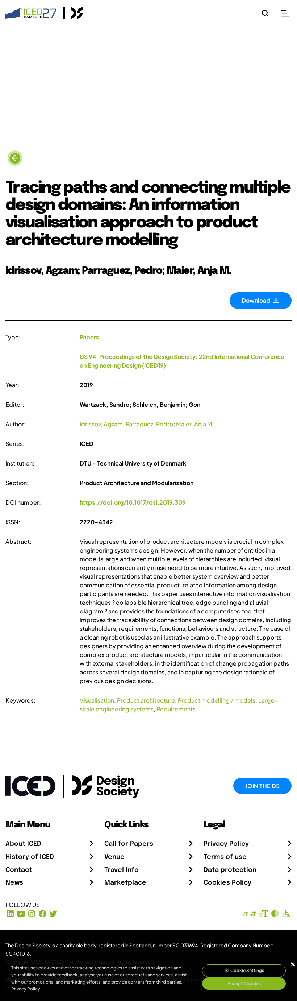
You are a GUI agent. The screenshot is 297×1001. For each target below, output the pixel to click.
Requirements (176, 709)
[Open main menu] (285, 13)
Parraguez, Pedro (149, 424)
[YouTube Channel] (21, 913)
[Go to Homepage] (30, 12)
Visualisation (97, 700)
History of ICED (29, 857)
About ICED (23, 844)
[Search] (265, 13)
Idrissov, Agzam (101, 424)
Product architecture (146, 700)
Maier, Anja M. (195, 424)
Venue (114, 857)
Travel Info (121, 870)
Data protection (230, 870)
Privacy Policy (226, 844)
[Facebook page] (42, 913)
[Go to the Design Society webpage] (97, 785)
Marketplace (125, 883)
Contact (18, 870)
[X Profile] (53, 913)
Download (257, 300)
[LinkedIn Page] (10, 913)
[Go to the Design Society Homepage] (73, 13)
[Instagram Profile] (32, 913)
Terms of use (225, 857)
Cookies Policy (227, 883)
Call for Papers (128, 844)
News (14, 883)
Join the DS (262, 786)
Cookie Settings (247, 970)
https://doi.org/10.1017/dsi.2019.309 (133, 502)
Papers (89, 337)
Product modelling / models (216, 700)
